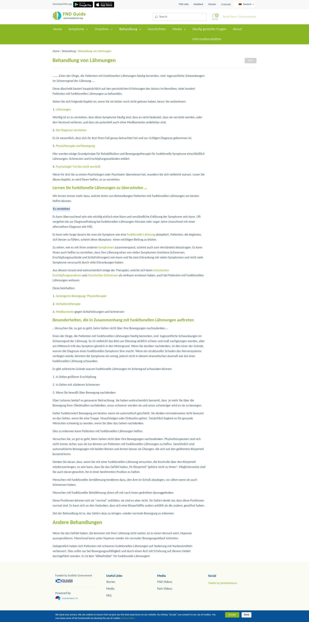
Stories (110, 582)
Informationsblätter (207, 39)
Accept (232, 614)
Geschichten (157, 29)
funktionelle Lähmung (141, 234)
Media (177, 29)
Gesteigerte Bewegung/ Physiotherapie (81, 296)
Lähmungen (63, 109)
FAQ (108, 595)
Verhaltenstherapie (68, 304)
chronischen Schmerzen (102, 275)
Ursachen (102, 29)
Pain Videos (164, 589)
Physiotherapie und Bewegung (75, 146)
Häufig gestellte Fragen (209, 29)
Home (57, 29)
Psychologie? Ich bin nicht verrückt (78, 167)
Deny (246, 614)
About (237, 29)
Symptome (76, 29)
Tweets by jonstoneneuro (222, 583)
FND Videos (164, 582)
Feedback (199, 4)
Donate (212, 4)
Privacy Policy (128, 618)
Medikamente (65, 312)
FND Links (184, 4)
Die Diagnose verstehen (71, 130)
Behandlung (128, 29)
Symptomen (106, 247)
